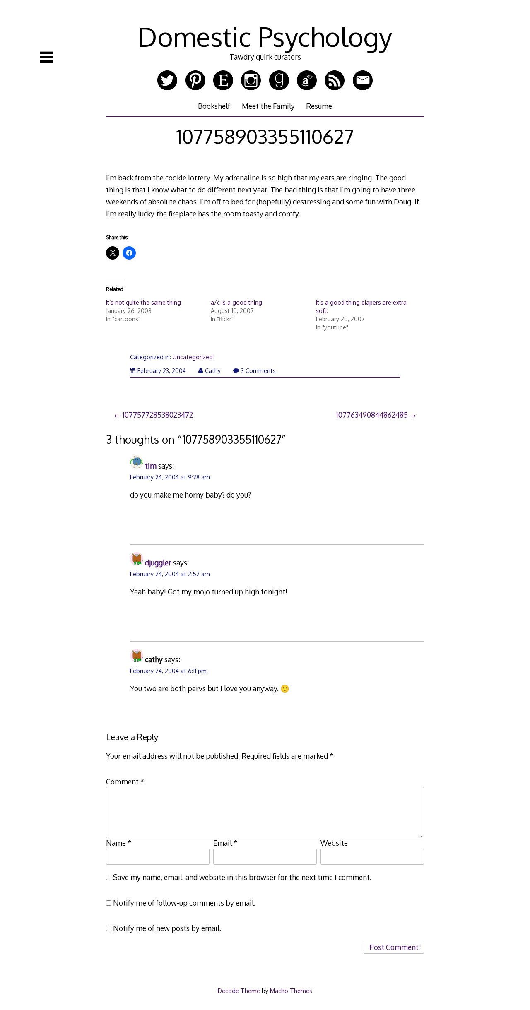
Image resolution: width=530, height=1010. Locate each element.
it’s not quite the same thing (143, 302)
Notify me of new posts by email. (167, 928)
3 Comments (258, 370)
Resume (319, 106)
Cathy (213, 370)
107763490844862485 (372, 414)
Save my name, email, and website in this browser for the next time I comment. (242, 877)
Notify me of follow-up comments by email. (184, 902)
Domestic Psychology (265, 36)
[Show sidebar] (46, 57)
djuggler (158, 562)
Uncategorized (193, 357)
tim (151, 465)
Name (119, 842)
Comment (125, 781)
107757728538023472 (157, 414)
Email (225, 842)
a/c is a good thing (236, 302)
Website (334, 842)
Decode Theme (239, 990)
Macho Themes (291, 990)
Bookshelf (214, 106)
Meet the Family (268, 106)
